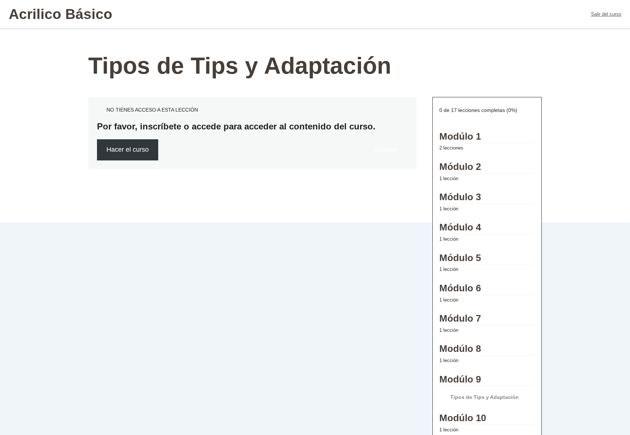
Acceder (386, 149)
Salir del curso (606, 14)
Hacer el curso (127, 149)
